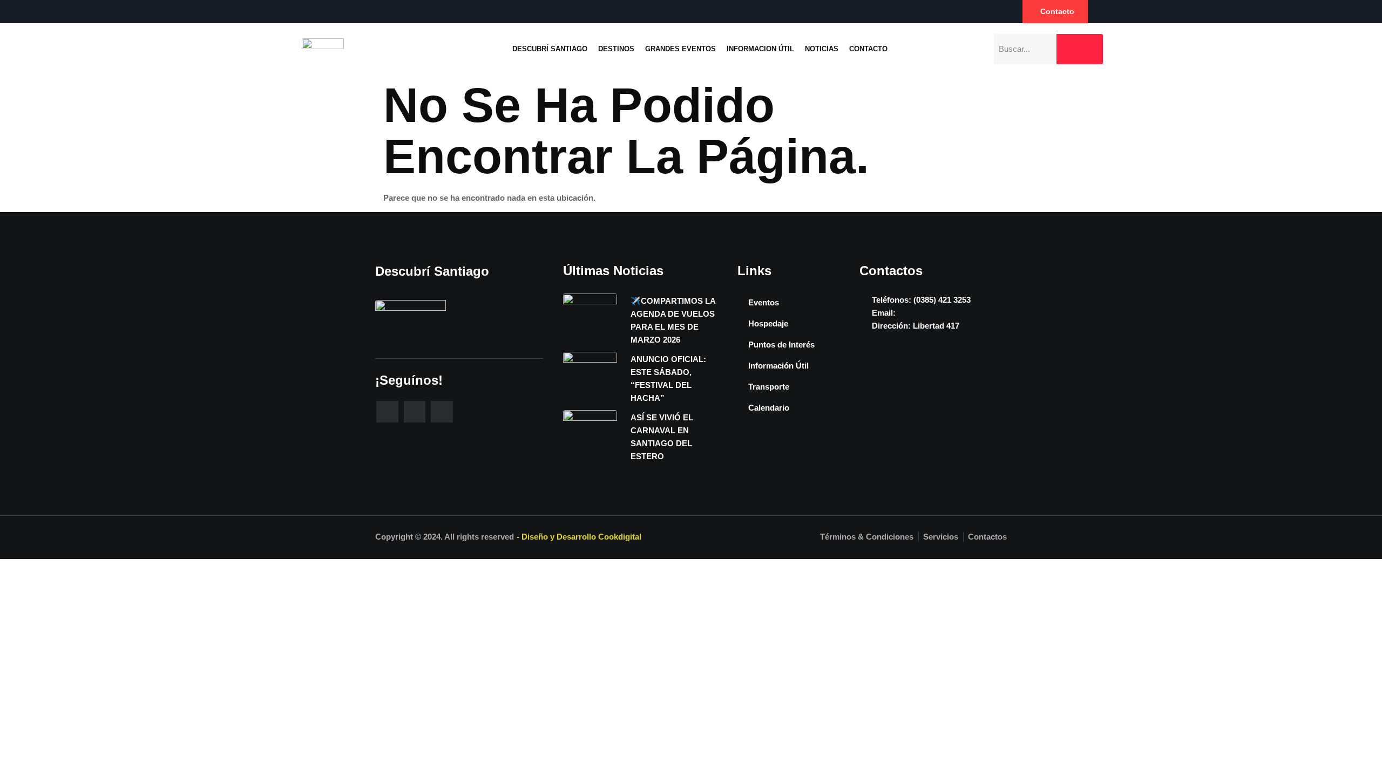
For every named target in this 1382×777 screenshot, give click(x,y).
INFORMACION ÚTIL (760, 49)
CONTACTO (868, 49)
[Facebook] (298, 11)
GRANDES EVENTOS (680, 49)
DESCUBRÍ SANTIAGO (549, 49)
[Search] (1079, 49)
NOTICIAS (821, 49)
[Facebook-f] (387, 412)
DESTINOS (616, 49)
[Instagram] (320, 11)
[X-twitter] (442, 412)
